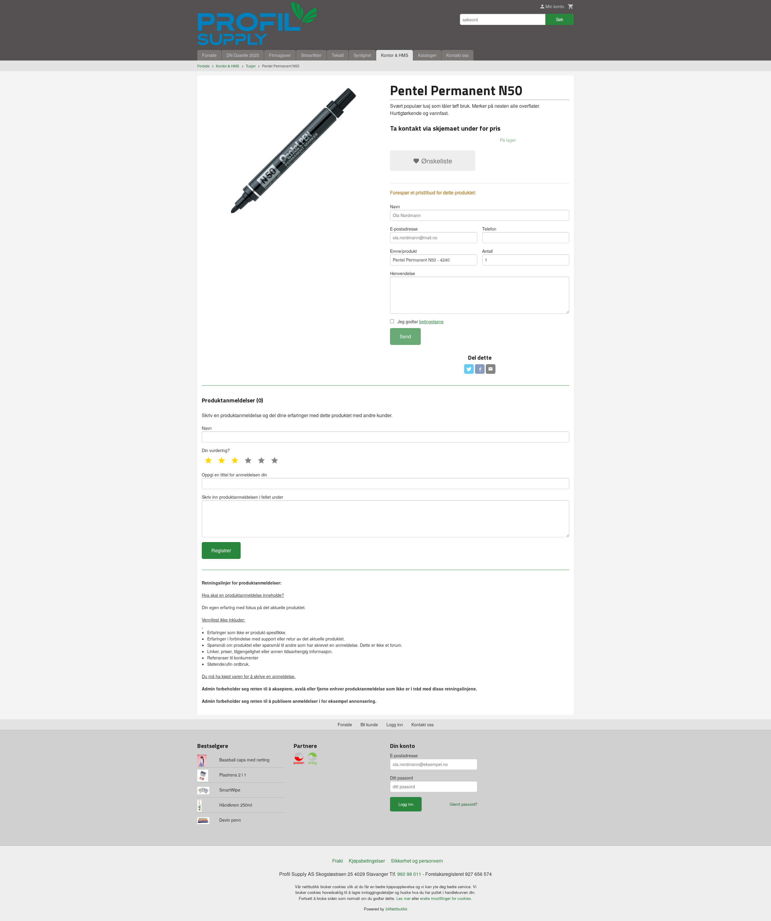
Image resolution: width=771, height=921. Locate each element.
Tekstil (338, 55)
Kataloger (427, 55)
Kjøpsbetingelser (367, 860)
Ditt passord (401, 778)
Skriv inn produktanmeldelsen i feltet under (242, 497)
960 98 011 (409, 873)
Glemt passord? (463, 804)
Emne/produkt (403, 251)
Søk (559, 19)
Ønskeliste (436, 160)
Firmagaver (280, 55)
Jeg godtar (420, 321)
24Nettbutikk (396, 909)
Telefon (489, 229)
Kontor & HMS (394, 55)
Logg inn (394, 724)
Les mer (404, 898)
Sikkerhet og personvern (417, 860)
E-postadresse (404, 229)
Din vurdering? (216, 450)
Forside (209, 55)
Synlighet (362, 55)
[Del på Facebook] (480, 369)
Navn (395, 206)
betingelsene (431, 321)
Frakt (337, 860)
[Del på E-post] (490, 369)
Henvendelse (402, 273)
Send (405, 336)
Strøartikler (311, 55)
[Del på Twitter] (469, 369)
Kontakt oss (457, 55)
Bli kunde (369, 724)
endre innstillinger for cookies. (446, 898)
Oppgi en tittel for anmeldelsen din (234, 475)
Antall (487, 251)
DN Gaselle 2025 (242, 55)
